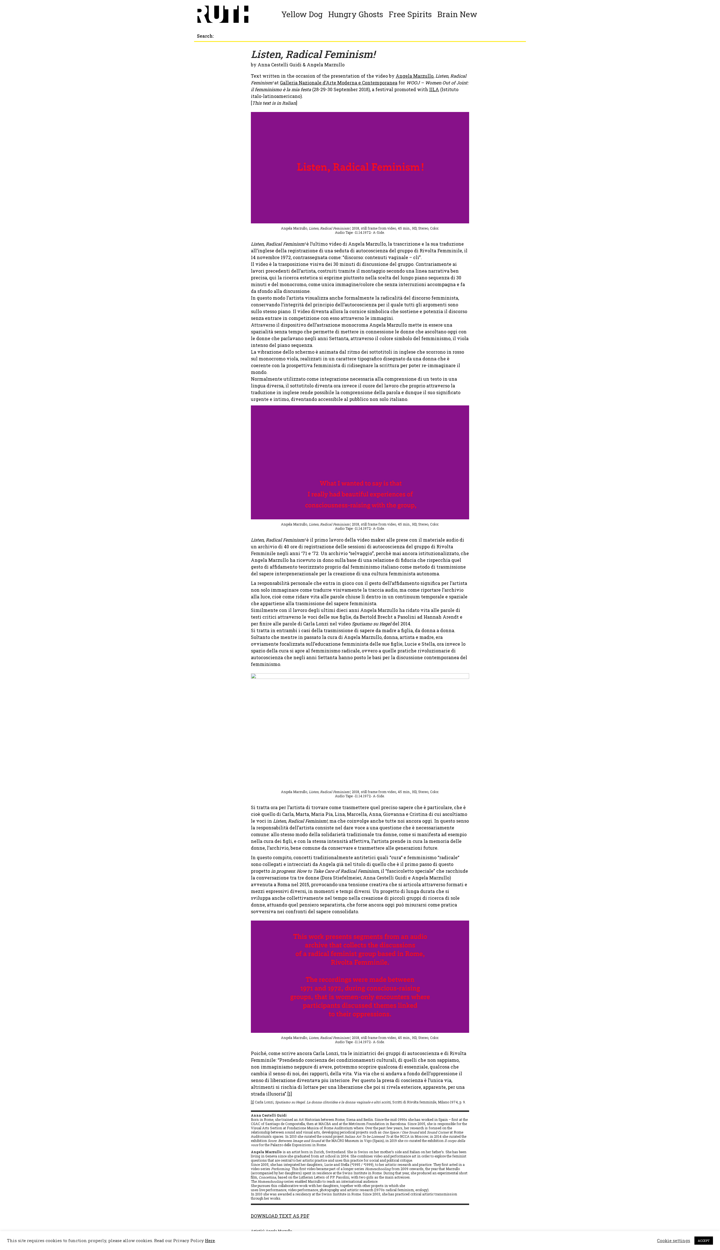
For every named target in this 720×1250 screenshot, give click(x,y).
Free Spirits (410, 14)
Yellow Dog (302, 14)
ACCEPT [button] (704, 1240)
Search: (205, 36)
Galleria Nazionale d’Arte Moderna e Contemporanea (338, 83)
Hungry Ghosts (355, 14)
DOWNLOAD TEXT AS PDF (280, 1216)
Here (210, 1240)
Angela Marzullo (414, 76)
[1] (289, 1094)
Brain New (457, 14)
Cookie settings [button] (673, 1240)
